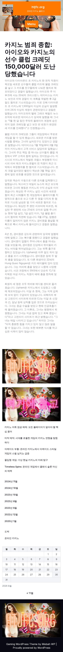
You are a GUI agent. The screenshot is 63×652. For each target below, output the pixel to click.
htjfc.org (38, 7)
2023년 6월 (11, 507)
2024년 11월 (11, 481)
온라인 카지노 (12, 538)
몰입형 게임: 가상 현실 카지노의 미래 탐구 (26, 460)
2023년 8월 (11, 501)
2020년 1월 (11, 521)
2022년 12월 (11, 514)
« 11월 (30, 593)
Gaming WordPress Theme (21, 644)
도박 (7, 531)
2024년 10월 (11, 488)
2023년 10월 (11, 494)
